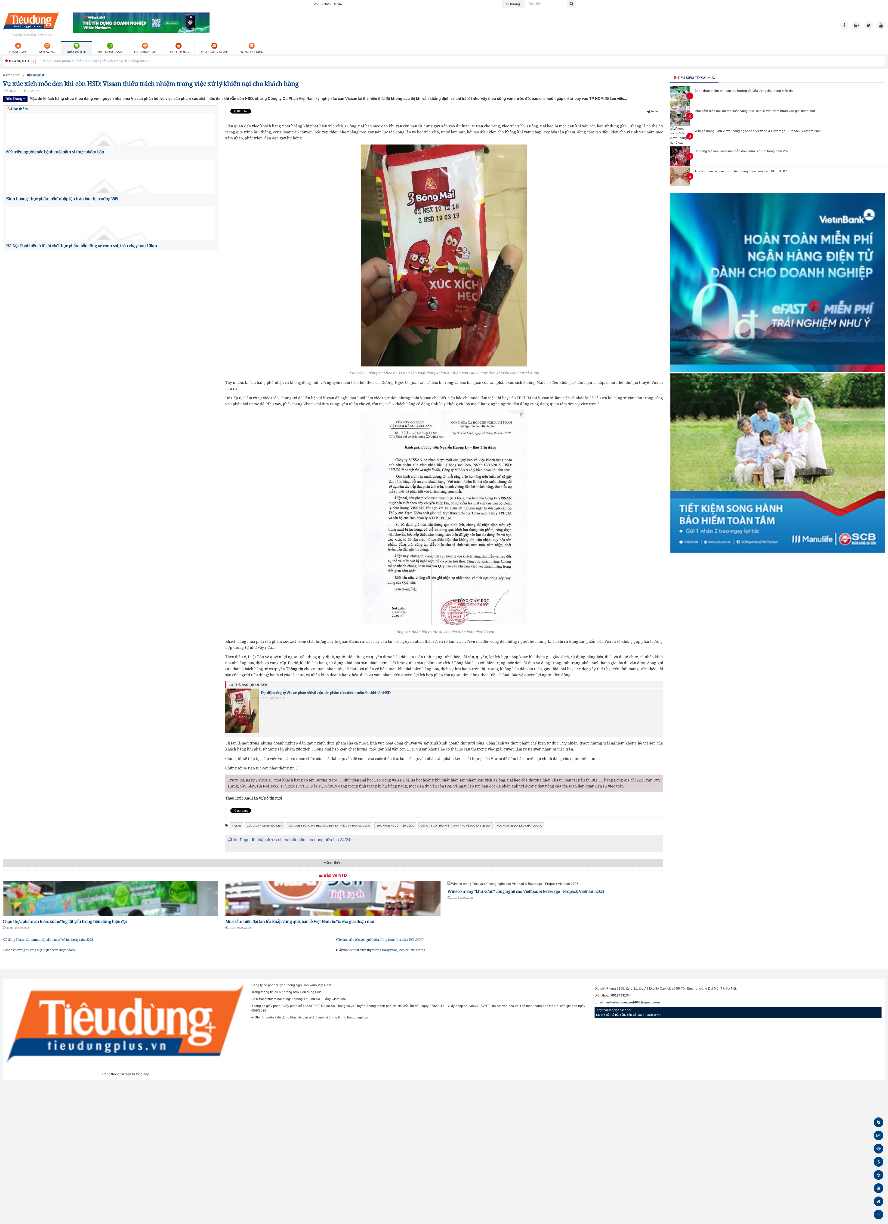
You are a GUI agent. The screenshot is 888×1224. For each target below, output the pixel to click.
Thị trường (178, 52)
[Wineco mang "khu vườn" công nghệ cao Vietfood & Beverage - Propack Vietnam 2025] (512, 884)
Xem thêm (334, 863)
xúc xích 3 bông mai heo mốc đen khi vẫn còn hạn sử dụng (329, 825)
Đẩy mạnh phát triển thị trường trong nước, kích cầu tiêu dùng (381, 950)
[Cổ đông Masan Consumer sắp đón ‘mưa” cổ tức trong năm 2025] (680, 165)
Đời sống (47, 52)
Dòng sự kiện (251, 52)
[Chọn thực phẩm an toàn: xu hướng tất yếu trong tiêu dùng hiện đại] (680, 105)
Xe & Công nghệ (214, 52)
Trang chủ (18, 52)
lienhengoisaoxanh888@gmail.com (632, 1002)
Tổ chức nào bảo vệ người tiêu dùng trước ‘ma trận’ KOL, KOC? (380, 939)
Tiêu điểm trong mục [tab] (696, 78)
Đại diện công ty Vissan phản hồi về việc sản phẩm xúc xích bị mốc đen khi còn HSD (326, 693)
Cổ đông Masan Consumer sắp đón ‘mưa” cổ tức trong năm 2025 (48, 939)
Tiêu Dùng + (15, 99)
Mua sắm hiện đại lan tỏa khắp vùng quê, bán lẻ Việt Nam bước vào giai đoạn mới (109, 61)
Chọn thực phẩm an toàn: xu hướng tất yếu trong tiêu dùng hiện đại (65, 921)
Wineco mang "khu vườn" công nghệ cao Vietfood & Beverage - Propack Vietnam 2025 (525, 891)
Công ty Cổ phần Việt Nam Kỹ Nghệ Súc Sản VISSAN (455, 825)
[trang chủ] (31, 31)
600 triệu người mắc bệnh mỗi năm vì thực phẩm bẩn (55, 151)
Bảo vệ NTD (76, 52)
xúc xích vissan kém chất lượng (519, 825)
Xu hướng (515, 4)
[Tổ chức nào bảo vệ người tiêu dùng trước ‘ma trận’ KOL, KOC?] (680, 185)
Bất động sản (110, 52)
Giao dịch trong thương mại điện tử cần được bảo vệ (39, 950)
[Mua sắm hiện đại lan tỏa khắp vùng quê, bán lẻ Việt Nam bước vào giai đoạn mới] (680, 125)
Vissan (236, 825)
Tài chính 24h (145, 52)
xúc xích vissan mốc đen (264, 825)
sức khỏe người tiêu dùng (395, 825)
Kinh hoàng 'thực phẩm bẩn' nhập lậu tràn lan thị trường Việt (62, 198)
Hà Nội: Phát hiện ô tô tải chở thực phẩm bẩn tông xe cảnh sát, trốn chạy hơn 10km (81, 245)
